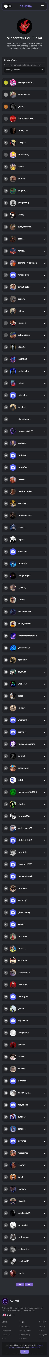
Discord (42, 1327)
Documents (6, 1335)
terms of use (20, 1347)
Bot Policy (23, 1338)
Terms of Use (25, 1327)
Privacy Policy (25, 1331)
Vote (3, 1338)
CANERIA (26, 6)
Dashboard (6, 1331)
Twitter (42, 1338)
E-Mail (41, 1331)
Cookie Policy (25, 1335)
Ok (25, 1352)
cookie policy (34, 1347)
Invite (4, 1327)
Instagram (43, 1335)
